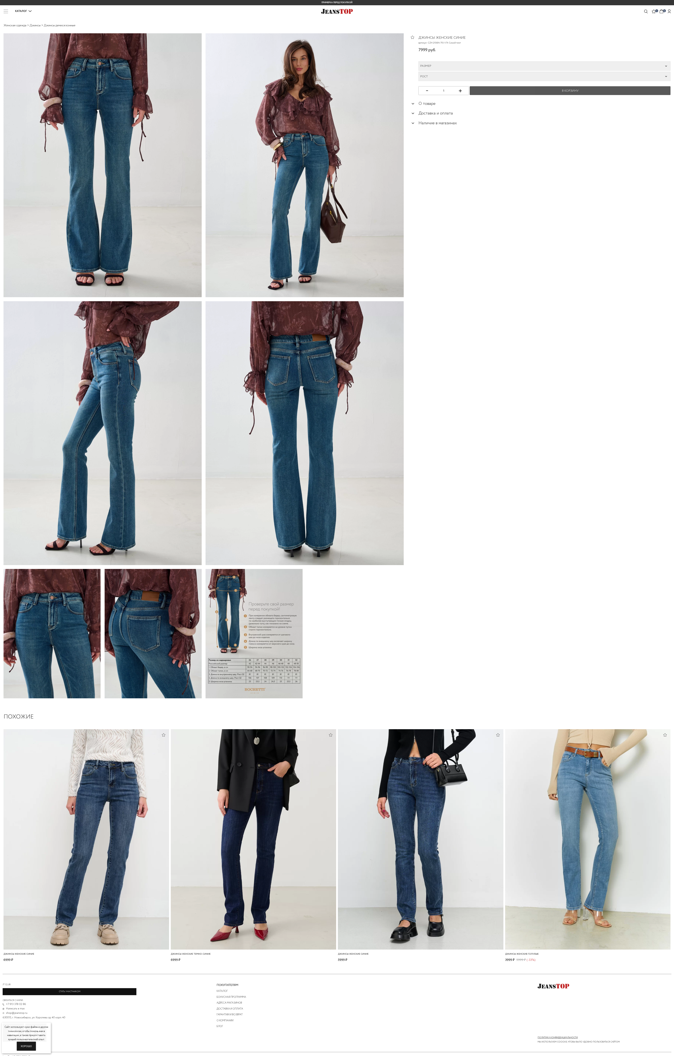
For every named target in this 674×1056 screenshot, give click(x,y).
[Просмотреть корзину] (661, 11)
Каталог (222, 991)
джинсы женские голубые (522, 954)
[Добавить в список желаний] (414, 37)
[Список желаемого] (654, 11)
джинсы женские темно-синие (191, 954)
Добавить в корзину (587, 946)
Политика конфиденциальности (558, 1037)
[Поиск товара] (646, 11)
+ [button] (460, 90)
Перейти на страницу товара (86, 946)
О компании (225, 1020)
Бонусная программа (231, 997)
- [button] (427, 90)
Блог (220, 1026)
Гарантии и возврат (230, 1014)
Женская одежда (15, 25)
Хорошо (26, 1046)
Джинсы (35, 25)
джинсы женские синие (19, 954)
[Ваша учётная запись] (669, 11)
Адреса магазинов (229, 1003)
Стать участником (69, 991)
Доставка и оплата (230, 1009)
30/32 (587, 940)
